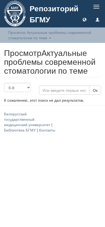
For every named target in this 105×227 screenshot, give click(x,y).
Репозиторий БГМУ (54, 14)
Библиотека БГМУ (20, 130)
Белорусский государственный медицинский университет (27, 119)
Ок (95, 90)
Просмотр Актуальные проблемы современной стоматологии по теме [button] (49, 35)
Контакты (47, 130)
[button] (84, 19)
